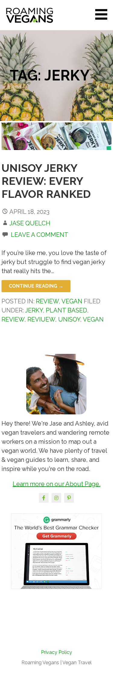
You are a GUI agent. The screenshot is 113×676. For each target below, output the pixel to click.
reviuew (41, 319)
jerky (34, 310)
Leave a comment (39, 234)
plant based (66, 310)
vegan (93, 319)
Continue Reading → (36, 286)
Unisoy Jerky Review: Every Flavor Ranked (46, 181)
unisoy (69, 319)
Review (47, 301)
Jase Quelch (29, 223)
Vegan (71, 301)
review (13, 319)
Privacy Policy (56, 652)
